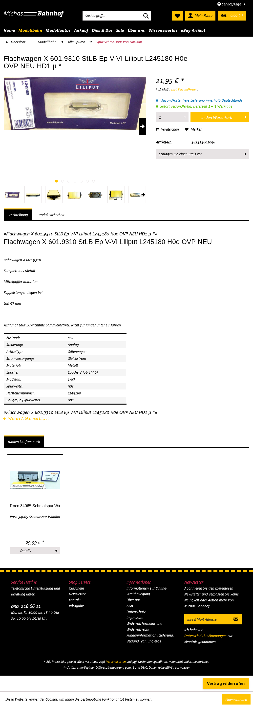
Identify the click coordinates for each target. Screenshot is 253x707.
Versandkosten (116, 661)
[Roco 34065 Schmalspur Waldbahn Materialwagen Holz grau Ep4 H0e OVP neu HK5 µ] (35, 480)
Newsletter (77, 594)
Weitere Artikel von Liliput (28, 418)
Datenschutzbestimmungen (205, 636)
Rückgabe (76, 606)
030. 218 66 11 (26, 606)
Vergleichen (169, 129)
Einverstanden (236, 700)
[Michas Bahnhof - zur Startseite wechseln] (34, 17)
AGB (129, 606)
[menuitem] (117, 16)
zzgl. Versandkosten (184, 89)
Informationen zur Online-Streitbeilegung (146, 591)
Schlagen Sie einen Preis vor (180, 154)
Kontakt (75, 600)
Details (25, 550)
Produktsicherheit (51, 215)
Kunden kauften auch (23, 442)
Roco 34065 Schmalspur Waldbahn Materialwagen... (35, 506)
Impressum (134, 618)
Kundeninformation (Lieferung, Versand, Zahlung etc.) (150, 638)
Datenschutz (136, 612)
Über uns (133, 600)
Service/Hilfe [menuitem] (231, 4)
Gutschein (76, 588)
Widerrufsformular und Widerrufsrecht (144, 626)
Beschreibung (17, 215)
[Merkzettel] (177, 16)
